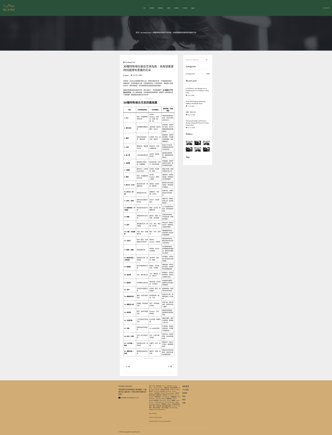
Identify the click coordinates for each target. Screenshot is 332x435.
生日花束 (162, 391)
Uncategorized (146, 32)
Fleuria (164, 386)
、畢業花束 (158, 395)
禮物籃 (173, 400)
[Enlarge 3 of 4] (207, 143)
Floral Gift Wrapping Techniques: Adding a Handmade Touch (196, 102)
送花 (150, 386)
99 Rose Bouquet (169, 402)
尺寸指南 (185, 390)
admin (127, 75)
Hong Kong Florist (158, 388)
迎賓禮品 (156, 400)
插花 (165, 404)
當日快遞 (157, 393)
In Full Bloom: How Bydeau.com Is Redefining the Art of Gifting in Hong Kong (197, 91)
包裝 (183, 403)
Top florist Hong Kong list (155, 417)
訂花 (154, 386)
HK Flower (174, 406)
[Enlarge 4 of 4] (190, 149)
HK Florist (168, 391)
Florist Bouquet (165, 397)
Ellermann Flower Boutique (167, 393)
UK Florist (170, 395)
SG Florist (156, 391)
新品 (183, 399)
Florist (168, 400)
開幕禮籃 (169, 398)
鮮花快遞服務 (173, 388)
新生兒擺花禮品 (166, 406)
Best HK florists (153, 413)
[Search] (206, 60)
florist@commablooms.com (130, 398)
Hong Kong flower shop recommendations (160, 421)
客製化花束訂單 (165, 389)
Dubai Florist (162, 409)
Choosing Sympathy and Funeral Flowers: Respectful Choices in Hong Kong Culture (197, 123)
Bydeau (169, 404)
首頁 (137, 32)
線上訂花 (169, 386)
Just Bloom (173, 389)
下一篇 (170, 367)
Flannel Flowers (173, 408)
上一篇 (128, 367)
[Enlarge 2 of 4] (199, 143)
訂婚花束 (164, 395)
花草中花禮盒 (156, 408)
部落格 (184, 393)
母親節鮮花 (174, 397)
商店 (183, 396)
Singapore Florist (153, 409)
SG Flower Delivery (161, 398)
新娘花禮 (158, 406)
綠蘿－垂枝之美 (190, 112)
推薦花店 (166, 388)
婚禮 (163, 404)
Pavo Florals (163, 400)
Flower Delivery (155, 389)
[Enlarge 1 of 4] (190, 143)
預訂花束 (158, 386)
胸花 (154, 406)
